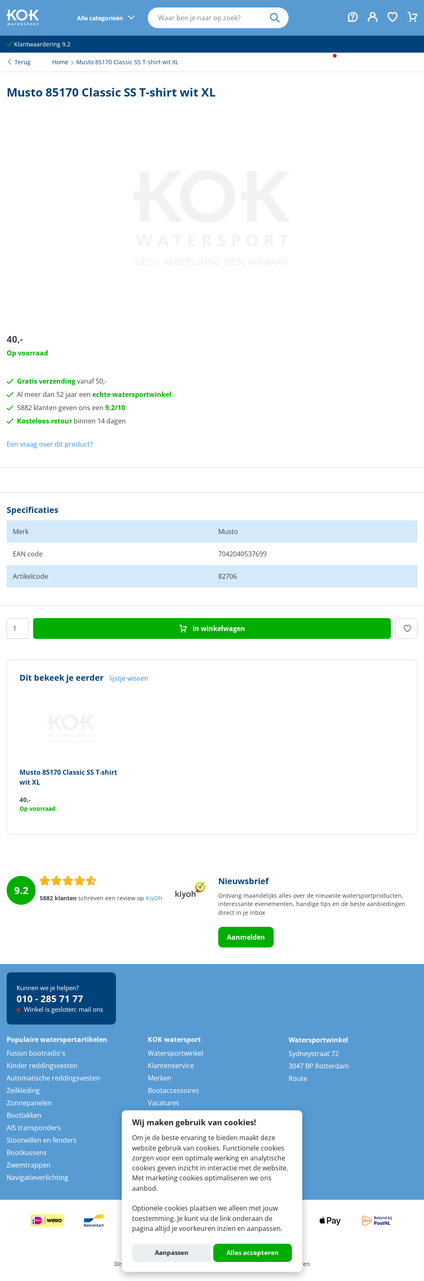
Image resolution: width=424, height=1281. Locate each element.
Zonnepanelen (29, 1102)
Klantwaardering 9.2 (41, 44)
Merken (159, 1078)
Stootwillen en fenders (42, 1140)
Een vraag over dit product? (50, 444)
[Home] (23, 22)
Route (298, 1078)
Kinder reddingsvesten (42, 1065)
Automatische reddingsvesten (53, 1078)
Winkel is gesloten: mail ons (62, 1009)
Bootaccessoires (173, 1090)
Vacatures (163, 1102)
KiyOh (154, 898)
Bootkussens (27, 1152)
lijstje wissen (128, 678)
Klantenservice (171, 1065)
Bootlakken (24, 1115)
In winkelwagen (218, 628)
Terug (22, 62)
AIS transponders (34, 1127)
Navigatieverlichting (37, 1177)
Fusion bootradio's (36, 1053)
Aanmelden (246, 937)
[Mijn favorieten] (393, 18)
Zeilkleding (23, 1090)
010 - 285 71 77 (50, 998)
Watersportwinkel (175, 1053)
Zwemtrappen (29, 1165)
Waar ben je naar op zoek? (279, 17)
